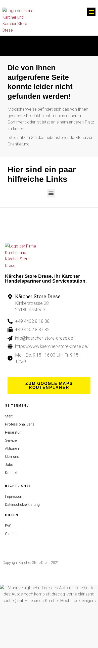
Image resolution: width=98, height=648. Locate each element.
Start (9, 416)
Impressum (14, 496)
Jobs (9, 465)
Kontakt (11, 473)
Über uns (12, 457)
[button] (91, 12)
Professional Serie (19, 424)
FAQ (8, 526)
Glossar (11, 534)
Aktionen (12, 448)
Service (11, 440)
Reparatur (13, 432)
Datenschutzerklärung (22, 505)
